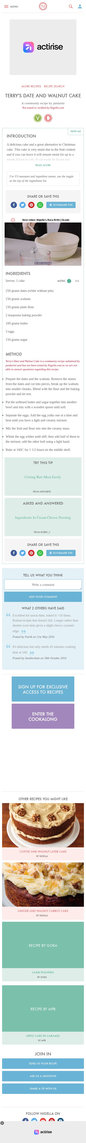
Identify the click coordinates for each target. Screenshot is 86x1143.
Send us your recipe (43, 1063)
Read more (43, 165)
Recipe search (54, 86)
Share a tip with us (43, 1088)
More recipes (31, 86)
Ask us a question (43, 1076)
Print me (76, 131)
